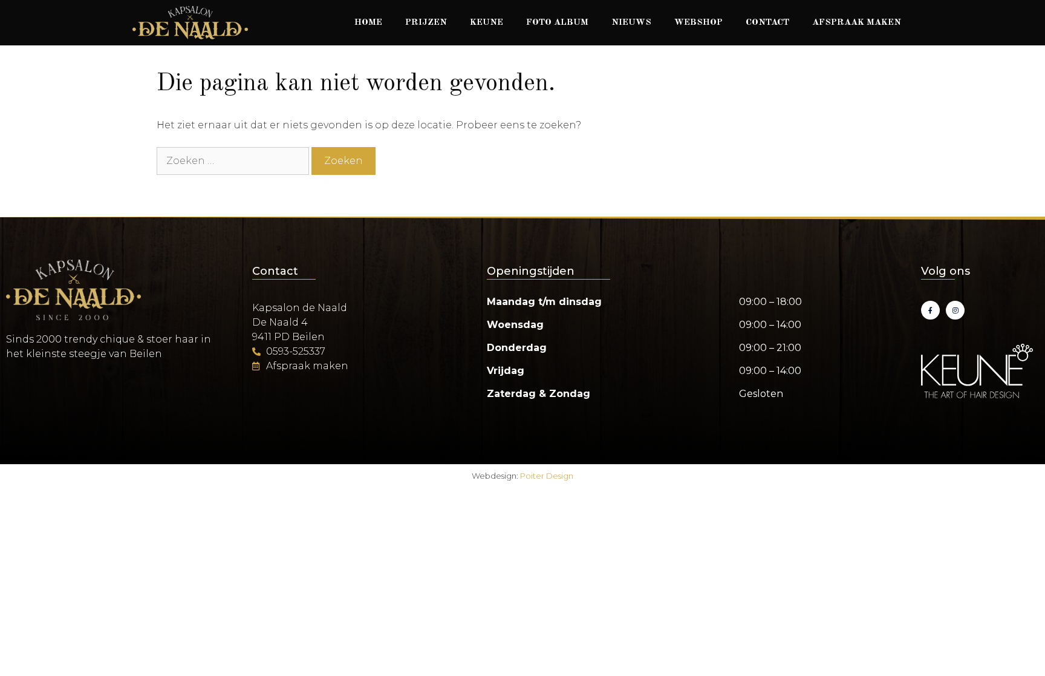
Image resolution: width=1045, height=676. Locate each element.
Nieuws (631, 22)
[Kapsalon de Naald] (190, 22)
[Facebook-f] (930, 310)
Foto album (557, 22)
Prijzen (426, 22)
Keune (486, 22)
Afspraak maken (856, 22)
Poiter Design (546, 476)
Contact (767, 22)
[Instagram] (955, 310)
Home (368, 22)
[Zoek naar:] (234, 160)
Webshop (698, 22)
